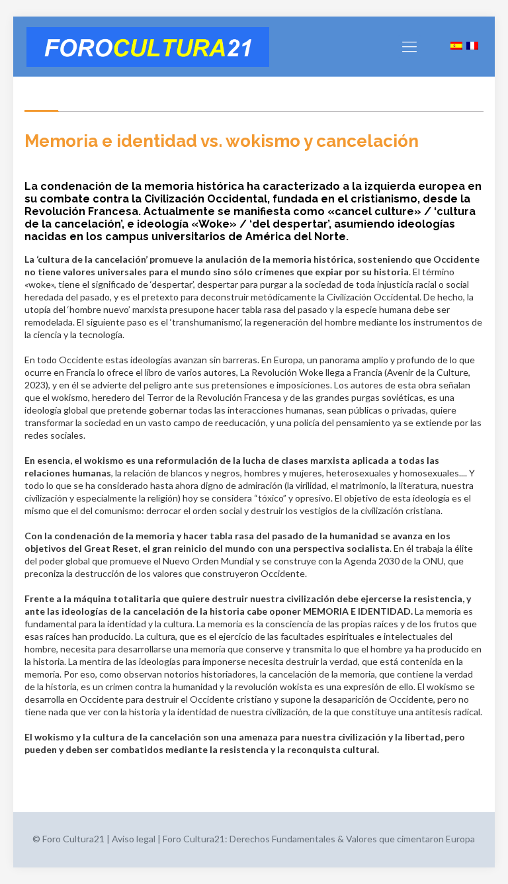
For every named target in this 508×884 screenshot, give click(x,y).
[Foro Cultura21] (147, 46)
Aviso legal (133, 838)
